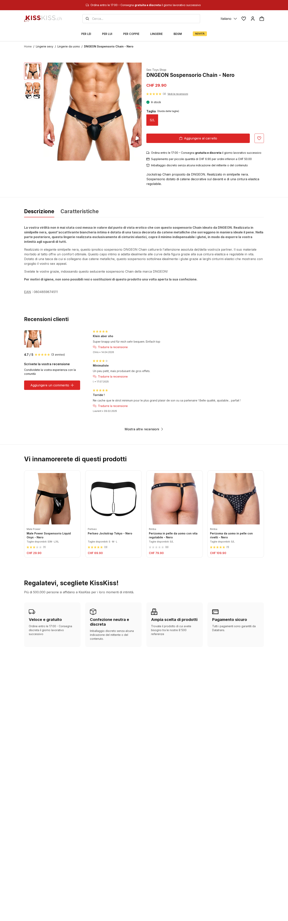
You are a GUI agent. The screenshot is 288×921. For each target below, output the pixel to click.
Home (28, 46)
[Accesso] (253, 18)
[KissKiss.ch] (43, 18)
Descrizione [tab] (39, 211)
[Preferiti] (244, 18)
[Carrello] (262, 18)
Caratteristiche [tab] (80, 211)
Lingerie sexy (44, 46)
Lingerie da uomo (68, 46)
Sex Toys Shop (156, 69)
